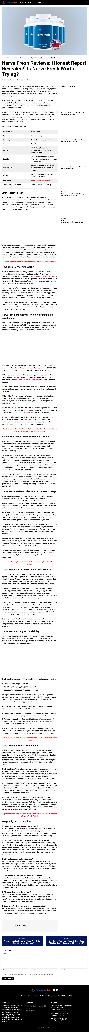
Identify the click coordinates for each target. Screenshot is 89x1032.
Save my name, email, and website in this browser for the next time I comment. (29, 974)
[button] (86, 2)
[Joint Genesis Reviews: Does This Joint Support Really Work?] (74, 153)
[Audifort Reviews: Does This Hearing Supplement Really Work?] (74, 180)
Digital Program (65, 218)
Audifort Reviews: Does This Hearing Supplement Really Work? (72, 194)
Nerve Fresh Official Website (41, 180)
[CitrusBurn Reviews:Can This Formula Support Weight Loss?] (74, 99)
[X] (7, 917)
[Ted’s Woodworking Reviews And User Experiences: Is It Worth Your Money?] (74, 207)
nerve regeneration (27, 412)
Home (4, 58)
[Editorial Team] (7, 926)
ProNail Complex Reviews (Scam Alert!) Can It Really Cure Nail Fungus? (22, 942)
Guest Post (64, 111)
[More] (20, 917)
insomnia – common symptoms (27, 380)
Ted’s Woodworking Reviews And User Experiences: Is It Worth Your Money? (73, 221)
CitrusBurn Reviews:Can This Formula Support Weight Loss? (72, 113)
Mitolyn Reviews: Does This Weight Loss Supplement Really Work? (73, 140)
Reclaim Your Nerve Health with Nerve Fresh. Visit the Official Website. (29, 261)
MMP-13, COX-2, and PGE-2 (46, 276)
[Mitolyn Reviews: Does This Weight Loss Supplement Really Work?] (74, 126)
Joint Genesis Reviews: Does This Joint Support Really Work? (73, 167)
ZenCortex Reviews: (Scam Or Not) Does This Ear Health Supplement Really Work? (66, 942)
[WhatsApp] (15, 917)
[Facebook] (3, 917)
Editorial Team (9, 80)
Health (9, 58)
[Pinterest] (11, 917)
